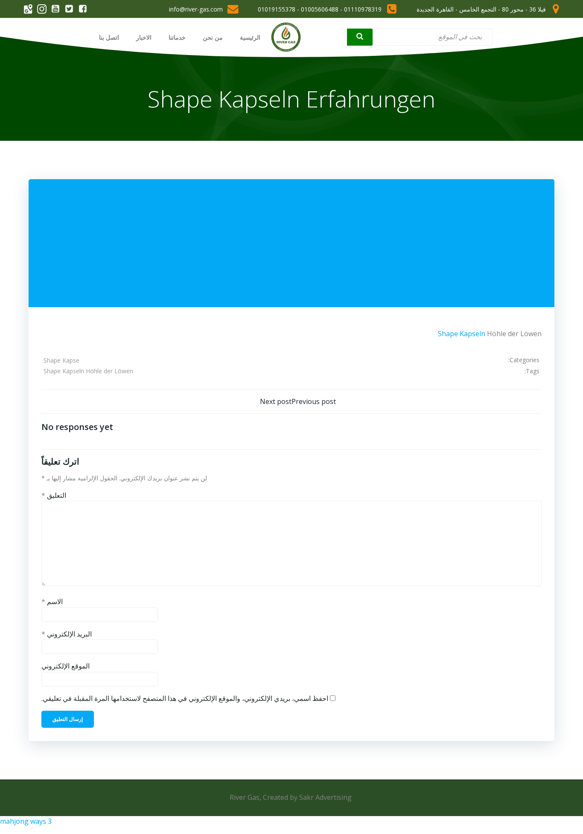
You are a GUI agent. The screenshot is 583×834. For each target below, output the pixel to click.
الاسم (52, 601)
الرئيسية (250, 37)
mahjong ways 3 (26, 821)
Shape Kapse (61, 360)
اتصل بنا (109, 37)
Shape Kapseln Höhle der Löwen (88, 371)
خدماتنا (177, 37)
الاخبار (144, 37)
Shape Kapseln (461, 333)
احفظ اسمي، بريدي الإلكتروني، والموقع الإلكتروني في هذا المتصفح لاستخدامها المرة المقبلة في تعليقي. (184, 698)
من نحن (213, 37)
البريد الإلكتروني (66, 634)
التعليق (53, 495)
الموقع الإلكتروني (65, 666)
